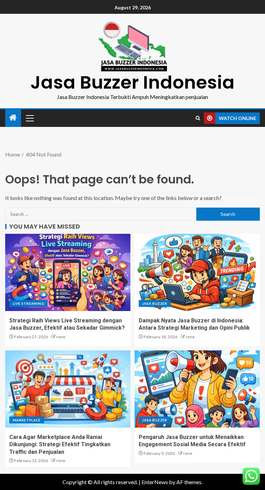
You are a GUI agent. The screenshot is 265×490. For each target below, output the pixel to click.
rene (60, 336)
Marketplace (27, 420)
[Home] (13, 118)
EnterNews (154, 482)
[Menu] (29, 118)
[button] (29, 118)
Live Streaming (28, 303)
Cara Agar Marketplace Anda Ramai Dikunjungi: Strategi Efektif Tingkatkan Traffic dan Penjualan (59, 444)
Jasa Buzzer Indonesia (132, 82)
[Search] (198, 118)
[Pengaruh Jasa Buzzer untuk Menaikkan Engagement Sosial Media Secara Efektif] (197, 389)
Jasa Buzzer (154, 303)
